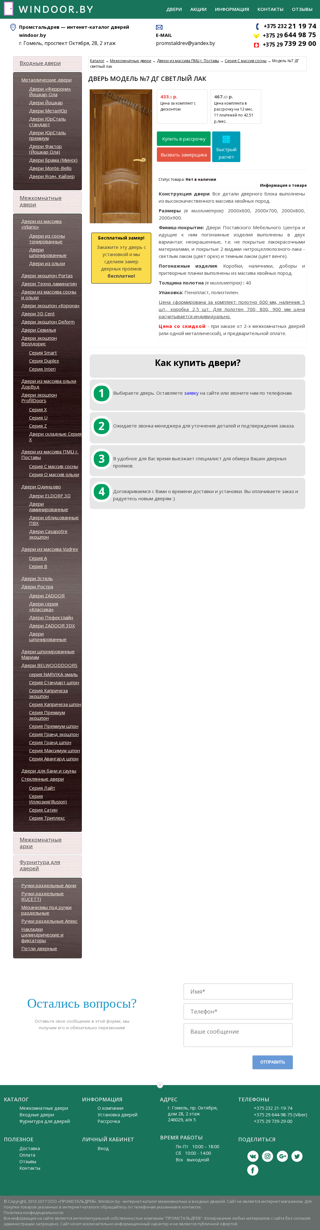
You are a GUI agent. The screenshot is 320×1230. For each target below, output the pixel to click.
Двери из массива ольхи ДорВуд (48, 383)
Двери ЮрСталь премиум (47, 135)
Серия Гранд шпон (50, 742)
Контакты (270, 9)
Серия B (38, 566)
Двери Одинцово (41, 486)
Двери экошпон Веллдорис (39, 340)
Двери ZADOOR (47, 595)
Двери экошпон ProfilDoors (39, 397)
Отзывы (302, 9)
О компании (110, 1108)
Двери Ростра (37, 586)
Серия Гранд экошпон (54, 734)
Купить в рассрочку (184, 139)
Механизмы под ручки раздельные (46, 910)
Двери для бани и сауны (48, 770)
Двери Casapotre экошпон (48, 534)
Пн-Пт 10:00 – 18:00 (197, 1146)
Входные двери (40, 63)
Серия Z (38, 425)
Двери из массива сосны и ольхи (48, 294)
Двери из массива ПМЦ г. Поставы (49, 454)
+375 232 (290, 26)
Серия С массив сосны (53, 466)
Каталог (97, 60)
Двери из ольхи (47, 263)
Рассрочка (109, 1121)
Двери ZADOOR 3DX (52, 625)
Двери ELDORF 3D (50, 495)
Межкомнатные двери (41, 201)
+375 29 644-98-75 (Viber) (280, 1115)
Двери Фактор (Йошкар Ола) (45, 149)
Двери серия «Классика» (43, 606)
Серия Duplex (44, 360)
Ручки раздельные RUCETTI (42, 896)
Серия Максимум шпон (54, 750)
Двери (174, 9)
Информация (232, 9)
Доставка (29, 1148)
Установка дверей (118, 1115)
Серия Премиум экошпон (47, 715)
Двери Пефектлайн (51, 617)
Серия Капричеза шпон (55, 704)
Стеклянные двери (42, 779)
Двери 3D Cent (38, 313)
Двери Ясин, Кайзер (52, 176)
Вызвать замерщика (184, 154)
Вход (103, 1148)
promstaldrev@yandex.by (185, 43)
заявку (191, 393)
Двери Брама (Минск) (53, 160)
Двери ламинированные (48, 506)
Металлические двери (46, 79)
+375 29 (289, 35)
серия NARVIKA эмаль (53, 674)
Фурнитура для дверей (40, 865)
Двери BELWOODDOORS (49, 665)
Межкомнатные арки (41, 842)
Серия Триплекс (47, 818)
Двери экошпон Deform (48, 321)
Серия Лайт (42, 788)
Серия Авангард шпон (53, 758)
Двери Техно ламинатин (49, 283)
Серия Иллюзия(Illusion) (48, 798)
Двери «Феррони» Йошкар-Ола (50, 91)
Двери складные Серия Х (55, 436)
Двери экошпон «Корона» (50, 305)
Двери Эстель (37, 578)
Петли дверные (39, 948)
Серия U (38, 417)
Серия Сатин (43, 810)
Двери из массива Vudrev (49, 549)
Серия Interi (42, 369)
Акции (198, 9)
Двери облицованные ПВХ (54, 520)
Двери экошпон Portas (47, 275)
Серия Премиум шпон (53, 726)
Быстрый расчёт (226, 153)
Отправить (272, 1062)
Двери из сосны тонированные (47, 238)
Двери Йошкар (46, 102)
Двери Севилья (38, 330)
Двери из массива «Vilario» (41, 224)
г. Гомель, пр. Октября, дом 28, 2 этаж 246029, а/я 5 (193, 1114)
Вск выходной (192, 1160)
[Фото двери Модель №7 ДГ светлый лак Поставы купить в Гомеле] (121, 223)
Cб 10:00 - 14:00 (193, 1153)
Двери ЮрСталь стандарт (47, 121)
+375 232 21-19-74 (273, 1108)
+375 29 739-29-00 (273, 1121)
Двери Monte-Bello (50, 168)
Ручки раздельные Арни (48, 885)
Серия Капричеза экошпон (48, 693)
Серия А (38, 558)
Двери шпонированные (48, 252)
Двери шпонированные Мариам (48, 654)
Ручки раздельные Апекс (49, 921)
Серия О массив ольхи (54, 474)
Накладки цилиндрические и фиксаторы (42, 934)
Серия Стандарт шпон (54, 682)
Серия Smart (43, 352)
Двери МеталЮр (48, 110)
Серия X (38, 409)
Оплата (27, 1155)
